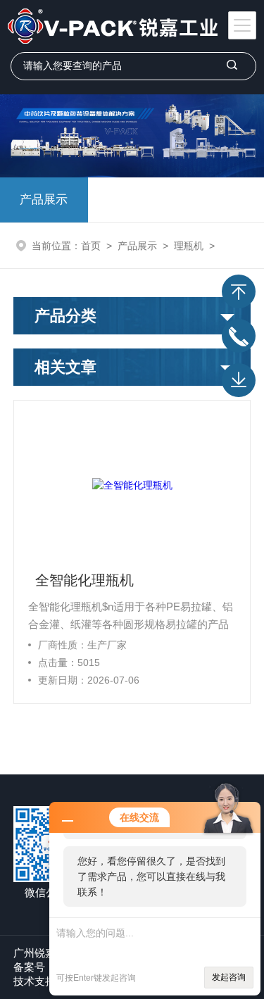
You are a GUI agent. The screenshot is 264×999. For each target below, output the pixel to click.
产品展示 (44, 199)
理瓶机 (188, 245)
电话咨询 (239, 336)
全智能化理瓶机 (84, 580)
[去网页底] (239, 380)
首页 (91, 245)
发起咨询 (229, 977)
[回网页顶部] (239, 291)
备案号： (34, 967)
